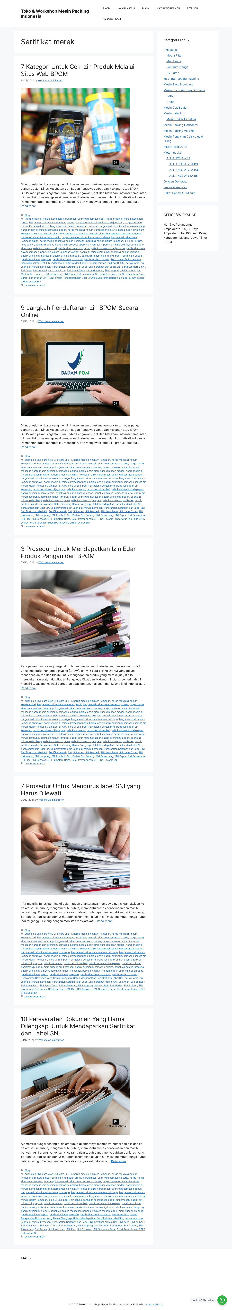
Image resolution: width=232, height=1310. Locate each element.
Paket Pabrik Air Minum (179, 193)
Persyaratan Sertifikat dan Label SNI (72, 266)
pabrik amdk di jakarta (96, 259)
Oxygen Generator (176, 181)
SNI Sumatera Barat (133, 274)
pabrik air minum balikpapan (74, 248)
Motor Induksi (173, 152)
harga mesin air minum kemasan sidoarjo (94, 478)
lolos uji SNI (27, 244)
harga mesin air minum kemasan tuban (66, 481)
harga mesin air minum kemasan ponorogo (108, 233)
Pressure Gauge (177, 67)
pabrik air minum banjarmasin (108, 248)
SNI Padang (36, 274)
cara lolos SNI (50, 459)
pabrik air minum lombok (125, 251)
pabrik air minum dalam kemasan (74, 492)
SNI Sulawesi (113, 274)
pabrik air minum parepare (36, 259)
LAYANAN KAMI (126, 8)
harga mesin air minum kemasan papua (60, 233)
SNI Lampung (112, 270)
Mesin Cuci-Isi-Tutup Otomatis (184, 90)
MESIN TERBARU (175, 146)
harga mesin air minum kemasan (43, 218)
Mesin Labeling (174, 113)
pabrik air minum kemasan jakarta (59, 251)
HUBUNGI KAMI (112, 18)
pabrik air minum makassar (36, 255)
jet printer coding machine (181, 78)
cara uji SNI (65, 459)
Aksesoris (170, 49)
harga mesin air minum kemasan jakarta (51, 222)
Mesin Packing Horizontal (181, 125)
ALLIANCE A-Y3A (178, 158)
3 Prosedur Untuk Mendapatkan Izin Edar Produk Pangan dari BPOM (78, 552)
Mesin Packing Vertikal (179, 130)
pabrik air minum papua (128, 255)
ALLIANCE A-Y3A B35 (184, 170)
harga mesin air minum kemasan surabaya (86, 237)
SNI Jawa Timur (76, 270)
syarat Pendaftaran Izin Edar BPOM (75, 277)
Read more (28, 206)
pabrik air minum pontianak (67, 259)
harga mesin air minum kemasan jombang (99, 222)
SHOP (106, 8)
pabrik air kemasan (91, 244)
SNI (143, 266)
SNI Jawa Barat (57, 270)
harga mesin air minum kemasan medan (43, 229)
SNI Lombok (128, 270)
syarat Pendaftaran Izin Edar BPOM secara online (48, 522)
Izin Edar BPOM (133, 240)
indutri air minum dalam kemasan (104, 240)
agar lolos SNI (33, 459)
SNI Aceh (26, 270)
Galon (170, 102)
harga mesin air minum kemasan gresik (59, 463)
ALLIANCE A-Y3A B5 (183, 175)
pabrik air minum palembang (98, 255)
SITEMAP (192, 8)
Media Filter (174, 55)
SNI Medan (73, 515)
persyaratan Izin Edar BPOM (108, 262)
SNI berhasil (40, 270)
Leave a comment (35, 285)
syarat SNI (35, 281)
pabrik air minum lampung (94, 251)
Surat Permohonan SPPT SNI (37, 277)
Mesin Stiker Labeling (181, 119)
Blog (27, 215)
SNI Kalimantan (94, 270)
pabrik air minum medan (66, 255)
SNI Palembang (53, 274)
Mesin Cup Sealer (176, 107)
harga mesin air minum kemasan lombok (78, 467)
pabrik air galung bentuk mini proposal (57, 244)
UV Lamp (172, 73)
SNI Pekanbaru (85, 274)
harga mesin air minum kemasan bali (83, 218)
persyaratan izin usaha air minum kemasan (78, 507)
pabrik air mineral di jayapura (119, 244)
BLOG (145, 8)
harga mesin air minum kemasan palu (74, 474)
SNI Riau (100, 274)
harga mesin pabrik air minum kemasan (62, 240)
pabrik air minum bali (45, 248)
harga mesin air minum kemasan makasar (73, 226)
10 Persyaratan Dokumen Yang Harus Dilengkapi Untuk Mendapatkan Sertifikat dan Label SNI (78, 1026)
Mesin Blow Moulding (178, 84)
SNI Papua (70, 274)
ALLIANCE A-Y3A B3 (183, 164)
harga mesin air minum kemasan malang (122, 226)
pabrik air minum (75, 489)
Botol (169, 96)
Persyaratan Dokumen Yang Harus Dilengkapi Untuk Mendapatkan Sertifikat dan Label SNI (91, 504)
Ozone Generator (175, 187)
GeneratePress (154, 1304)
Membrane (173, 61)
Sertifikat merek (131, 266)
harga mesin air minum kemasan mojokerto (92, 229)
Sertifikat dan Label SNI (107, 266)
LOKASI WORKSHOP (168, 8)
